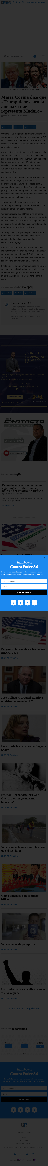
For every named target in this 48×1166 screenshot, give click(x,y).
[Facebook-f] (20, 602)
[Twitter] (27, 602)
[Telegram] (13, 602)
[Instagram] (34, 602)
